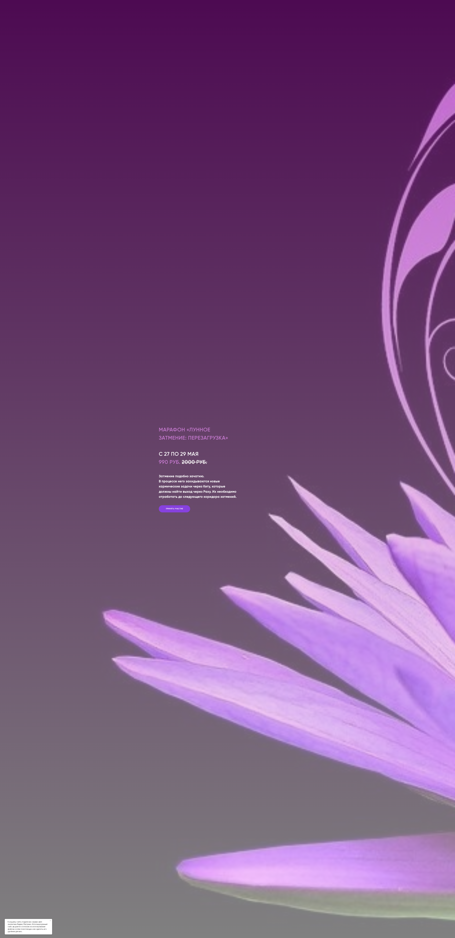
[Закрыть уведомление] (50, 921)
